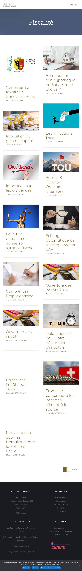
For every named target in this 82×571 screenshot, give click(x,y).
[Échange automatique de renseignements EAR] (61, 218)
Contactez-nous (60, 528)
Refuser (35, 568)
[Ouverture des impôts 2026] (61, 272)
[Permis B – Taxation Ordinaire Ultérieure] (61, 162)
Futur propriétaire (60, 504)
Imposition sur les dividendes (19, 188)
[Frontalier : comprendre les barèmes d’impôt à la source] (61, 373)
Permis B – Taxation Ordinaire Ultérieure (55, 184)
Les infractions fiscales (59, 135)
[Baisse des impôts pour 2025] (21, 362)
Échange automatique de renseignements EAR (60, 242)
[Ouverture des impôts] (21, 318)
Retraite (60, 508)
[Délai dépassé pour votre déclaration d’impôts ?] (61, 316)
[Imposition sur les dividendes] (21, 167)
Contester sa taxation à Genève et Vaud (20, 92)
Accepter (26, 568)
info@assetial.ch (21, 513)
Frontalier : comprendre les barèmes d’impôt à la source (60, 399)
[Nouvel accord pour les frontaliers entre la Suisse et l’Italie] (21, 415)
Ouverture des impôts (19, 334)
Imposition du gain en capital (19, 138)
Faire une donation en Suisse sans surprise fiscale (19, 240)
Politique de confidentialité (60, 531)
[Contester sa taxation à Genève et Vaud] (21, 64)
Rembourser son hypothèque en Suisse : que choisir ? (60, 82)
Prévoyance (61, 511)
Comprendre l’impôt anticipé (19, 293)
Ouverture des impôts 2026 (59, 287)
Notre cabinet (61, 497)
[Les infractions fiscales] (61, 115)
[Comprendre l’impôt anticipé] (21, 274)
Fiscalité (20, 100)
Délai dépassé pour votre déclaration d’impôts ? (59, 340)
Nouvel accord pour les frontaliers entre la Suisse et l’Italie (20, 441)
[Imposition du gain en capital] (21, 120)
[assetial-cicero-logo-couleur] (60, 543)
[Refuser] (79, 565)
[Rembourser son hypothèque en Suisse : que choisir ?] (61, 58)
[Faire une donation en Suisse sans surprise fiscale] (21, 216)
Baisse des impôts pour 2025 (17, 384)
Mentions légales (61, 535)
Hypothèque (61, 501)
